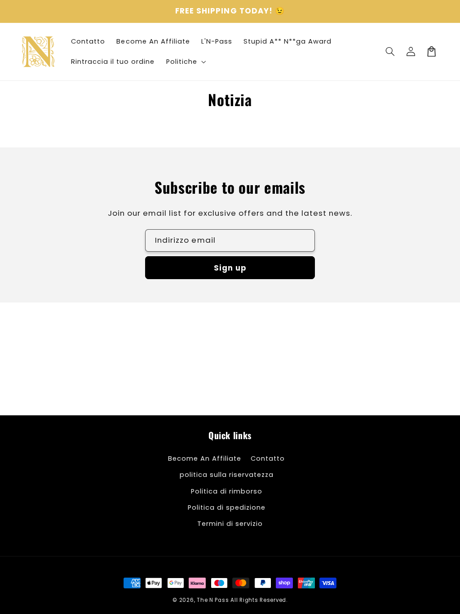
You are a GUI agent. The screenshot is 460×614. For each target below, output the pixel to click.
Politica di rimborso (226, 491)
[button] (390, 51)
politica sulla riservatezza (227, 474)
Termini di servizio (230, 523)
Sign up (230, 268)
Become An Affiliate (204, 458)
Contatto (268, 458)
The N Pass (213, 600)
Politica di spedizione (226, 507)
